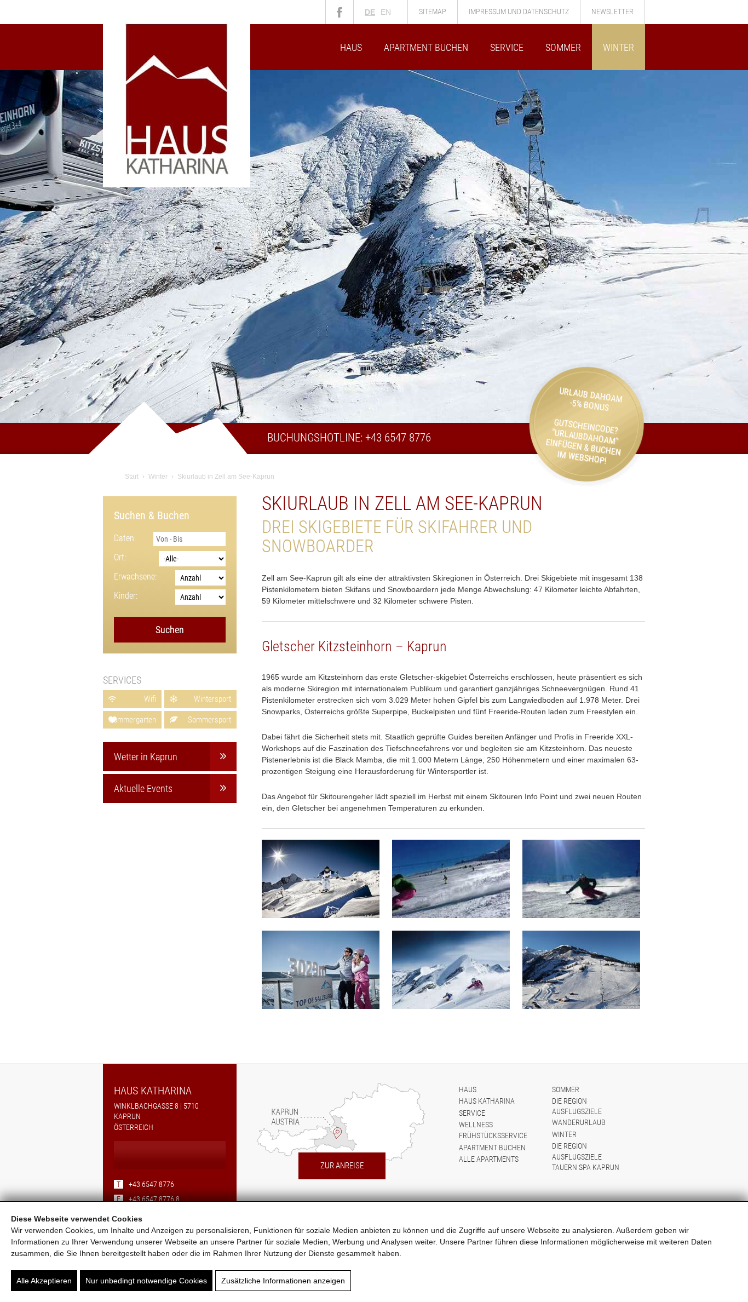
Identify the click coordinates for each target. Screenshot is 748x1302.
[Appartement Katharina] (176, 184)
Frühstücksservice (493, 1135)
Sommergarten (132, 720)
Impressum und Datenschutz (519, 11)
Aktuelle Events (143, 788)
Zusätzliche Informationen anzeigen (283, 1280)
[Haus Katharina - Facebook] (339, 12)
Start (132, 476)
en (386, 12)
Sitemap (432, 11)
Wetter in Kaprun (145, 756)
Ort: (120, 557)
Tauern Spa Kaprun (585, 1167)
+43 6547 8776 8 (148, 1199)
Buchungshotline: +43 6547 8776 (349, 437)
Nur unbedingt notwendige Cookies (146, 1280)
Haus (351, 47)
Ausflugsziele (577, 1111)
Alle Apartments (489, 1159)
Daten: (125, 538)
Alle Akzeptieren (44, 1280)
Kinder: (125, 595)
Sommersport (209, 720)
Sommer (563, 47)
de (370, 12)
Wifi (150, 699)
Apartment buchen (426, 47)
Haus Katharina (487, 1101)
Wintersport (212, 699)
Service (506, 47)
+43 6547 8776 (145, 1184)
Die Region (569, 1101)
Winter (618, 47)
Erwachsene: (135, 576)
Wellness (476, 1124)
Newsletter (612, 11)
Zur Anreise (342, 1166)
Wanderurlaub (579, 1122)
